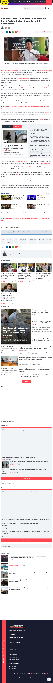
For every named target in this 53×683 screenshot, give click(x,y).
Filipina (17, 126)
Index (26, 381)
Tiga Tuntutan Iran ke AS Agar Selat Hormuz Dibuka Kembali (39, 150)
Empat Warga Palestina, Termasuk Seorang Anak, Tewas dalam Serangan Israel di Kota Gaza (35, 347)
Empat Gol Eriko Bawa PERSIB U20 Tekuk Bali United (24, 523)
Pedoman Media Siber (25, 675)
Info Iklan (39, 675)
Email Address (21, 7)
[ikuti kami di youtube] (3, 652)
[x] (10, 32)
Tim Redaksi (43, 673)
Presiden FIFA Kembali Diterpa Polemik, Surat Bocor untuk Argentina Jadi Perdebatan (26, 519)
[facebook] (7, 32)
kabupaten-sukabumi (13, 565)
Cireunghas (46, 112)
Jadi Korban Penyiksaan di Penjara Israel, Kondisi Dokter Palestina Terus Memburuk (16, 331)
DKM (30, 167)
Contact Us (22, 673)
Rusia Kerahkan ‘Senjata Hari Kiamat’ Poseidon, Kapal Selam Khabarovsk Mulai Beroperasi (29, 580)
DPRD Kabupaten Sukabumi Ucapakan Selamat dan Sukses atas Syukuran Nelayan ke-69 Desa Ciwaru (34, 369)
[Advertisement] (27, 607)
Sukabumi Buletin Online (15, 642)
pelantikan (45, 87)
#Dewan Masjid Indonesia (9, 241)
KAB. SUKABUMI (15, 70)
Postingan (13, 666)
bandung (12, 525)
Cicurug (8, 114)
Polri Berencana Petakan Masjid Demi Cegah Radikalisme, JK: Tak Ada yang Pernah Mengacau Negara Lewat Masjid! (8, 297)
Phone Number (21, 13)
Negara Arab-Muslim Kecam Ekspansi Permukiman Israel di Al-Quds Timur (39, 146)
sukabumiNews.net (6, 70)
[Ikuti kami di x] (3, 645)
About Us (16, 673)
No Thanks (29, 21)
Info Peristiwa (12, 652)
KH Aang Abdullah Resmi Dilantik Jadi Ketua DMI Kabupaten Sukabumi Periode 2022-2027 (25, 276)
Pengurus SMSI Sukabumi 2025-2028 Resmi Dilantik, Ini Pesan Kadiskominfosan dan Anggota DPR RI (41, 339)
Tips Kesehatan (13, 654)
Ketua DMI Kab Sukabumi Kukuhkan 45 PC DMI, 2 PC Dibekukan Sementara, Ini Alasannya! (8, 276)
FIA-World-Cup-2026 (6, 521)
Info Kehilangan (13, 657)
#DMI (16, 239)
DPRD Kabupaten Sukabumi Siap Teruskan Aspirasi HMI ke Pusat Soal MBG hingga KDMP (35, 358)
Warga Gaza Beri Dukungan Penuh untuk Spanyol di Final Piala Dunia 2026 (41, 322)
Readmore (26, 478)
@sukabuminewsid (6, 546)
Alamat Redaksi (13, 645)
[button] (42, 37)
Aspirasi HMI (22, 361)
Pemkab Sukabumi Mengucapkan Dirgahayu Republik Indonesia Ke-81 (39, 136)
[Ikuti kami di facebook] (3, 641)
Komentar (13, 668)
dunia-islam (11, 590)
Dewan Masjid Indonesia (46, 70)
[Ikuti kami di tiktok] (3, 655)
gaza (4, 337)
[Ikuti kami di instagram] (3, 648)
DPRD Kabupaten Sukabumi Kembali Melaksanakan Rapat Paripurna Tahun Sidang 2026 (39, 155)
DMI (15, 74)
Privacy (28, 673)
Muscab (24, 87)
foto (10, 559)
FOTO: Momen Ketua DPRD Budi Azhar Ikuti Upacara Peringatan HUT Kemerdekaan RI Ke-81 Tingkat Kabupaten (39, 131)
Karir (34, 675)
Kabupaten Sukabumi (24, 78)
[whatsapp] (13, 32)
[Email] (16, 32)
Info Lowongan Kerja (14, 659)
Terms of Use (36, 673)
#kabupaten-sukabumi (23, 240)
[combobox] (20, 16)
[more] (19, 32)
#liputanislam (32, 239)
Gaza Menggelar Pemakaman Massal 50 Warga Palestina (18, 457)
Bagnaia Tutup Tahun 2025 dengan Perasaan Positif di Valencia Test (29, 531)
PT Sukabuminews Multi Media (16, 637)
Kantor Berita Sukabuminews (16, 640)
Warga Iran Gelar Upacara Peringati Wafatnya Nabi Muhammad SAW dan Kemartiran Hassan (39, 142)
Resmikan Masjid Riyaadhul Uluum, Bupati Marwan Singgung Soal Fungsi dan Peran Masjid (43, 276)
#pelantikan (42, 239)
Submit (38, 21)
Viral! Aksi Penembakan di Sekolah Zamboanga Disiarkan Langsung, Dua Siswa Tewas (14, 147)
